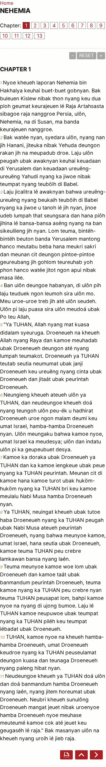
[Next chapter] (96, 754)
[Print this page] (66, 754)
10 (5, 36)
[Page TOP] (81, 754)
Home (6, 3)
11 (16, 36)
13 (39, 36)
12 (28, 36)
